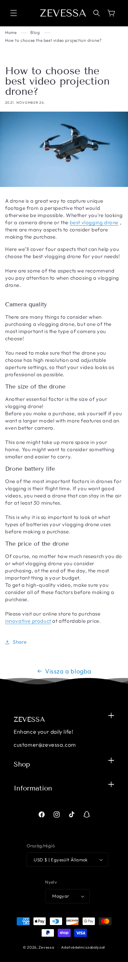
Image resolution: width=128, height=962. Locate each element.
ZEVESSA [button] (29, 719)
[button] (13, 13)
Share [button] (20, 642)
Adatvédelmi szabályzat (83, 947)
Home (10, 32)
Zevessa (46, 947)
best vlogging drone (94, 222)
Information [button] (33, 788)
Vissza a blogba (68, 671)
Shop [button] (22, 764)
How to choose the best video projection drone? (53, 40)
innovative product (28, 621)
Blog (35, 32)
